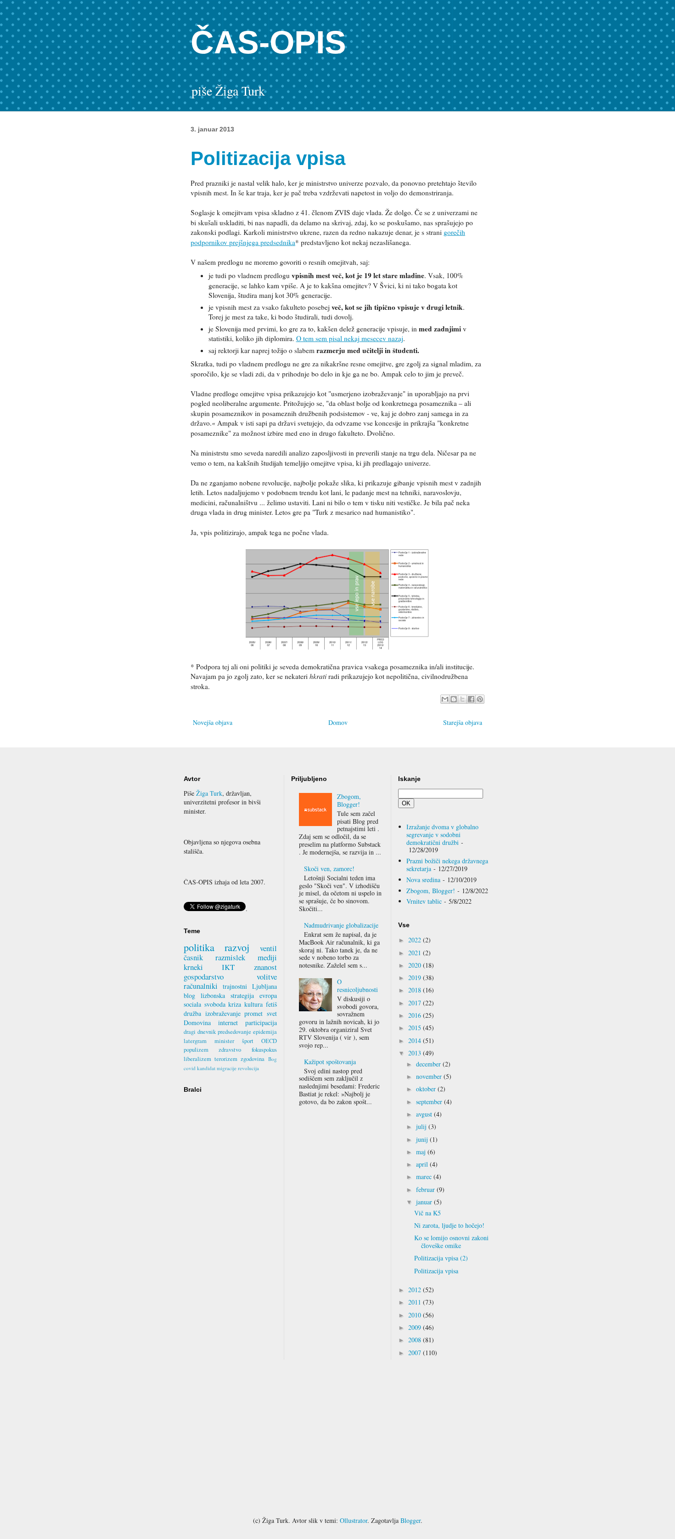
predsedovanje (234, 1032)
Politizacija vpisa (436, 1270)
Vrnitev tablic (424, 901)
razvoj (237, 947)
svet (272, 1013)
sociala (192, 1004)
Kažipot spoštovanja (330, 1061)
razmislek (230, 957)
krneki (193, 967)
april (423, 1164)
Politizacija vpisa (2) (441, 1258)
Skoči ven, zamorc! (329, 868)
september (430, 1101)
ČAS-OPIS (268, 42)
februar (426, 1189)
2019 (415, 977)
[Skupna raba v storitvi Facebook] (471, 699)
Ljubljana (264, 986)
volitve (267, 976)
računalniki (201, 985)
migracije (226, 1068)
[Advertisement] (337, 1438)
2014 (415, 1040)
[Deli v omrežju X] (462, 699)
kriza (234, 1004)
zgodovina (252, 1059)
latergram (195, 1041)
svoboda (214, 1004)
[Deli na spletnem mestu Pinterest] (479, 699)
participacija (261, 1022)
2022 (415, 939)
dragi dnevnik (200, 1032)
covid (190, 1068)
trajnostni (235, 986)
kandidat (206, 1068)
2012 (415, 1289)
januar (425, 1201)
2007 (415, 1352)
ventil (268, 948)
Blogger (410, 1520)
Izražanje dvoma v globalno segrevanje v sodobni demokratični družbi (442, 834)
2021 (415, 952)
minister (224, 1041)
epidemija (265, 1032)
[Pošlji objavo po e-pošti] (445, 699)
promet (253, 1013)
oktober (427, 1088)
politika (199, 947)
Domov (338, 722)
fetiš (271, 1004)
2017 (415, 1002)
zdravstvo (230, 1050)
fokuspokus (264, 1050)
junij (423, 1139)
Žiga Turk (209, 793)
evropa (268, 995)
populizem (196, 1050)
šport (247, 1041)
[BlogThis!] (453, 699)
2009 (415, 1327)
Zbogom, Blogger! (349, 800)
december (429, 1064)
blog (189, 995)
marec (424, 1176)
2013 (415, 1053)
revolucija (248, 1068)
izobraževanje (223, 1013)
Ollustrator (353, 1520)
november (430, 1076)
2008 (415, 1339)
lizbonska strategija (227, 995)
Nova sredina (423, 879)
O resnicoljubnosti (357, 985)
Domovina (197, 1022)
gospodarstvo (204, 976)
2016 (415, 1015)
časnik (193, 957)
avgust (425, 1114)
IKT (228, 967)
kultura (253, 1004)
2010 (415, 1315)
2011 (415, 1302)
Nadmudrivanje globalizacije (341, 925)
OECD (269, 1041)
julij (422, 1126)
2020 (415, 965)
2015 (415, 1027)
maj (422, 1151)
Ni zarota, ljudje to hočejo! (449, 1225)
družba (192, 1013)
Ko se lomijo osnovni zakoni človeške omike (451, 1241)
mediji (267, 957)
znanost (265, 967)
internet (228, 1022)
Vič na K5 (427, 1212)
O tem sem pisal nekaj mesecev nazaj (349, 338)
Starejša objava (462, 722)
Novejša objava (212, 722)
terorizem (225, 1059)
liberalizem (197, 1059)
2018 (415, 990)
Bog (272, 1058)
